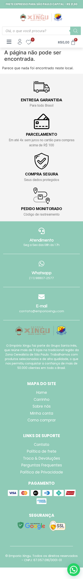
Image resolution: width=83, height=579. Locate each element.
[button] (73, 569)
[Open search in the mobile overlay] (41, 31)
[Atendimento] (41, 231)
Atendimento (42, 240)
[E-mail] (41, 297)
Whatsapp (42, 273)
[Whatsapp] (41, 263)
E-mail (41, 306)
